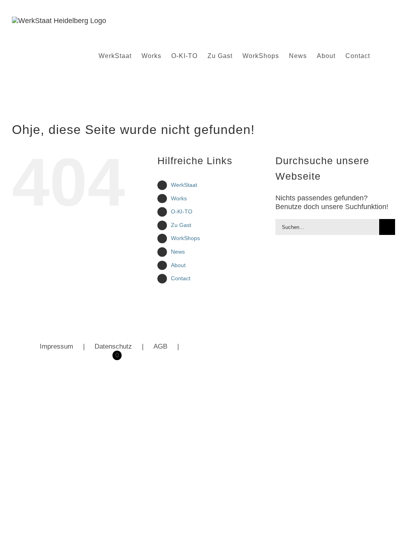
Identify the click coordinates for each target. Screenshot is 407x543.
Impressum (56, 346)
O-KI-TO (181, 211)
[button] (382, 56)
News (178, 251)
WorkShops (185, 238)
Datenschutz (113, 346)
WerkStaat (184, 185)
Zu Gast (181, 225)
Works (179, 198)
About (178, 265)
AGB (160, 346)
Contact (180, 278)
